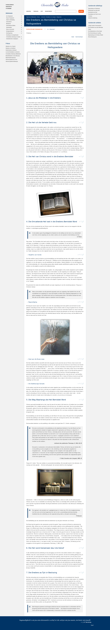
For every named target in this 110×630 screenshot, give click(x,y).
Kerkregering (9, 33)
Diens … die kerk (41, 17)
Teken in (35, 11)
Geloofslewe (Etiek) (10, 25)
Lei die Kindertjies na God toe (13, 52)
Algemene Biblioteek (31, 17)
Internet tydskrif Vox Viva (11, 59)
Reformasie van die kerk (94, 10)
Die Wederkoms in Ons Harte (95, 31)
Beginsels (59, 17)
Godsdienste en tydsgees (12, 38)
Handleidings (10, 4)
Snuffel (28, 11)
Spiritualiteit (9, 27)
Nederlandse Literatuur (11, 50)
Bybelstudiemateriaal (11, 57)
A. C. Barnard (50, 29)
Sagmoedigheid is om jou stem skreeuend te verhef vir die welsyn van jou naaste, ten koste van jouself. (55, 620)
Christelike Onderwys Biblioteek (13, 53)
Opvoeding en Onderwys (94, 8)
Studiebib (8, 8)
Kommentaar (79, 36)
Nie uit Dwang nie (92, 36)
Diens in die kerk (10, 29)
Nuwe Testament (10, 17)
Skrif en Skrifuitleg (10, 19)
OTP (42, 11)
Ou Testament (9, 16)
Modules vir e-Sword (10, 46)
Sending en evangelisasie (12, 35)
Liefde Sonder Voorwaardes (94, 25)
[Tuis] (55, 5)
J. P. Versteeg (87, 622)
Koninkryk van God (92, 12)
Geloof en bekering (92, 17)
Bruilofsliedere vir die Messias (13, 55)
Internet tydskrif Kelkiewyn (12, 61)
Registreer (48, 11)
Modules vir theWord (10, 48)
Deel (73, 36)
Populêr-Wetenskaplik (34, 29)
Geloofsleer (9, 21)
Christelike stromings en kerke (13, 36)
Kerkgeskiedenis (10, 31)
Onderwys (9, 6)
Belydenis (8, 23)
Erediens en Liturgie (51, 17)
